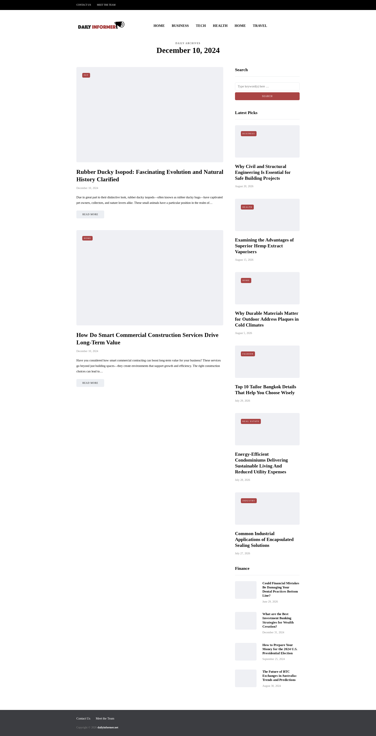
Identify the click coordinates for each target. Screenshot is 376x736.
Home (159, 26)
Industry (248, 501)
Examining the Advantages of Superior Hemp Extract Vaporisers (264, 245)
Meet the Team (106, 5)
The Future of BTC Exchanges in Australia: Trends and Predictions (279, 676)
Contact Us (83, 5)
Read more (90, 214)
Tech (201, 26)
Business (180, 26)
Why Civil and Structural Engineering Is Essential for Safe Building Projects (263, 172)
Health (220, 26)
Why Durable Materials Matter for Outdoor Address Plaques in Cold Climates (267, 319)
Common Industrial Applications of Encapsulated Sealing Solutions (264, 539)
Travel (260, 26)
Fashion (247, 354)
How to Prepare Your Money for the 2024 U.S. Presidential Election (279, 649)
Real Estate (250, 421)
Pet (86, 75)
